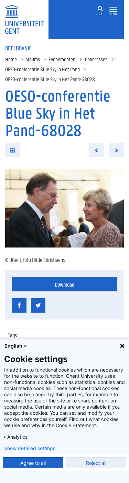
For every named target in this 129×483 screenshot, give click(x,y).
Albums (32, 59)
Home (11, 59)
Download (64, 284)
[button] (113, 9)
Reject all (96, 463)
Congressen (96, 59)
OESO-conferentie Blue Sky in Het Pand (42, 69)
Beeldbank (18, 48)
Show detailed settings (29, 448)
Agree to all (33, 463)
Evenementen (62, 59)
